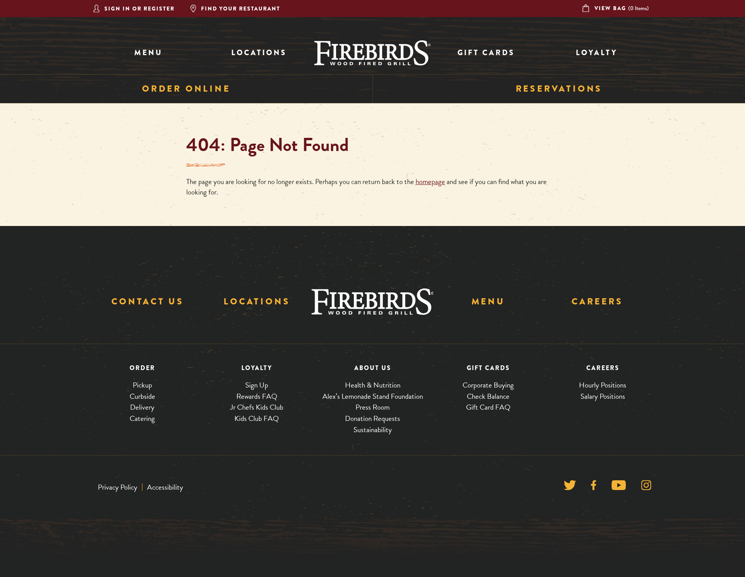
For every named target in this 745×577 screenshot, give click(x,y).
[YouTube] (619, 487)
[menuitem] (148, 53)
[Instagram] (646, 487)
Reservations (559, 88)
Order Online (186, 88)
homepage (430, 181)
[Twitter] (570, 487)
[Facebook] (593, 487)
